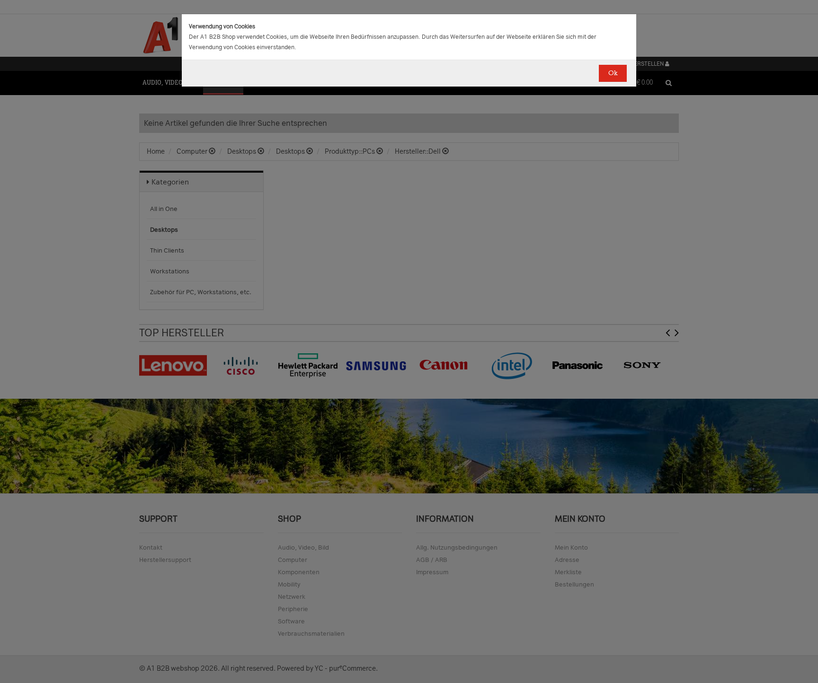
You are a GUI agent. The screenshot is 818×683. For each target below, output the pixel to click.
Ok (612, 73)
